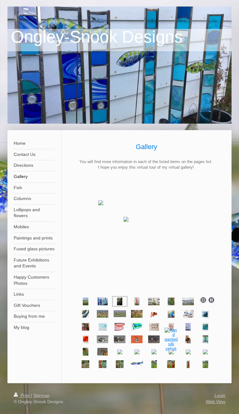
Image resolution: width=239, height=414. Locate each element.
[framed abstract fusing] (205, 314)
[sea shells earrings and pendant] (119, 339)
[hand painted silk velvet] (171, 339)
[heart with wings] (102, 339)
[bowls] (103, 327)
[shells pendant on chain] (137, 339)
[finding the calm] (205, 327)
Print (25, 395)
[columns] (85, 301)
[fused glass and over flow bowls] (205, 339)
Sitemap (41, 395)
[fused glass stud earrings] (154, 339)
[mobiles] (154, 314)
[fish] (188, 301)
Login (219, 395)
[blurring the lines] (85, 339)
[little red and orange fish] (85, 352)
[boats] (188, 314)
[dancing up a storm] (154, 327)
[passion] (171, 327)
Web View (215, 401)
